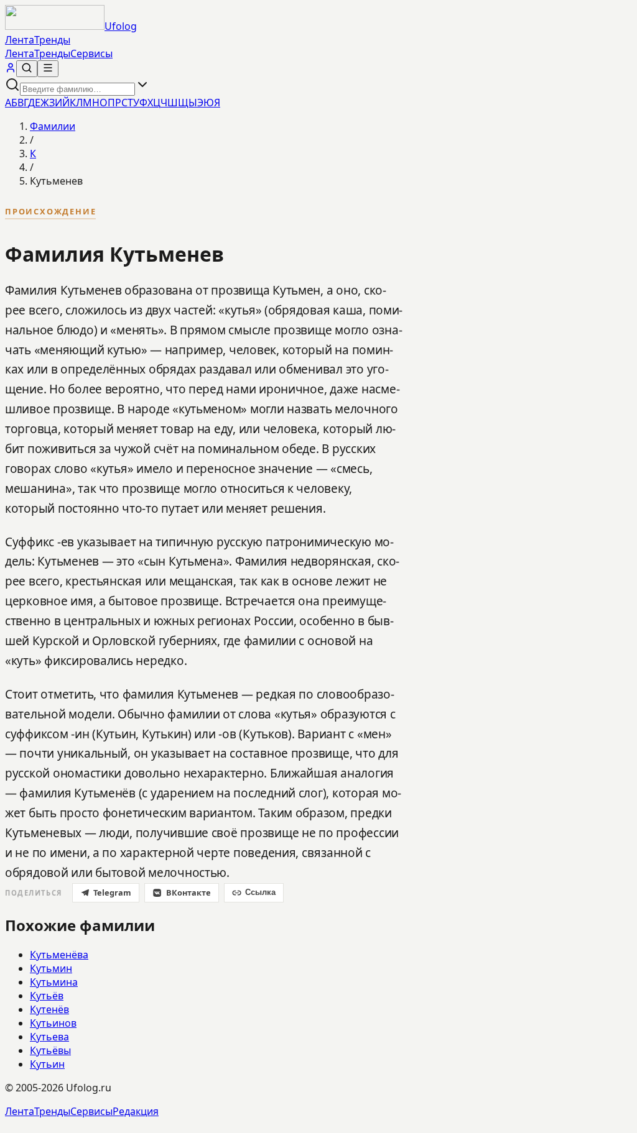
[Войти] (10, 69)
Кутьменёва (59, 954)
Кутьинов (53, 1023)
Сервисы (91, 53)
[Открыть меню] (47, 68)
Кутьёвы (50, 1050)
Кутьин (47, 1064)
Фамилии (52, 126)
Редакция (136, 1111)
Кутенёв (49, 1009)
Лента (19, 40)
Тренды (52, 40)
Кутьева (49, 1037)
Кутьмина (54, 982)
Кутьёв (46, 995)
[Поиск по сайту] (26, 68)
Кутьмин (51, 968)
